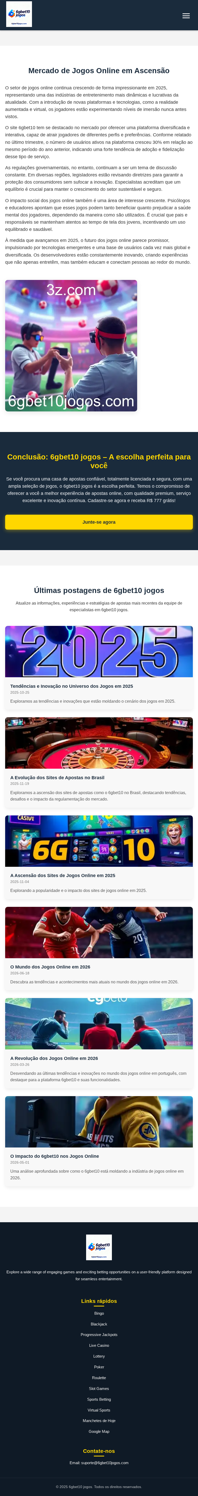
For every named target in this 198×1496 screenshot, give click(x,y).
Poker (99, 1367)
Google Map (99, 1431)
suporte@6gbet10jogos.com (105, 1463)
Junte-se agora (99, 522)
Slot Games (99, 1388)
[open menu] (186, 16)
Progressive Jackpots (99, 1334)
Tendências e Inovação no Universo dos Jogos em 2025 (71, 686)
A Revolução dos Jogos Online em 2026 (54, 1058)
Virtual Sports (99, 1410)
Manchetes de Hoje (99, 1420)
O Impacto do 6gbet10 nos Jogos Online (54, 1156)
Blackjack (99, 1324)
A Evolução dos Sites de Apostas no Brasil (57, 777)
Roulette (99, 1378)
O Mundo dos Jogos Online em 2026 (50, 967)
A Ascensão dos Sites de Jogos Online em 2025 (62, 875)
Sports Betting (99, 1399)
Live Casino (99, 1345)
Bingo (99, 1313)
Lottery (99, 1356)
